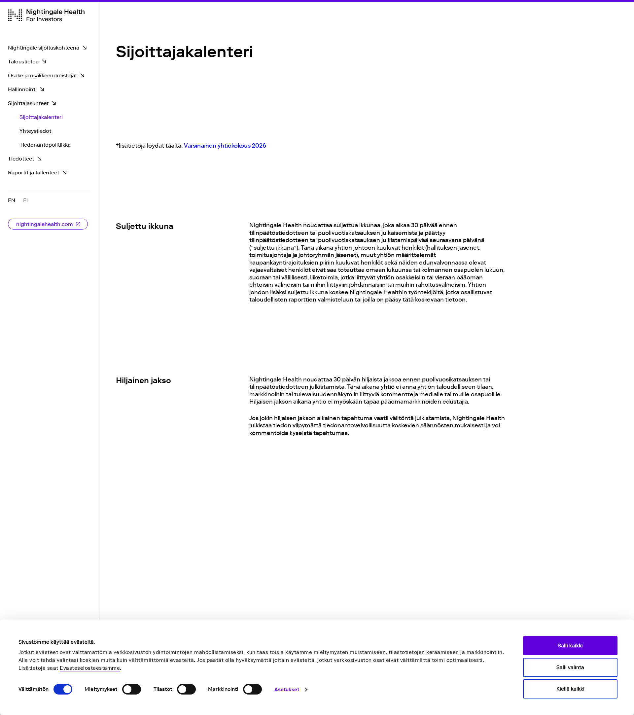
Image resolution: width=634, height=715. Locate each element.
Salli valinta (570, 667)
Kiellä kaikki (570, 689)
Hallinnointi (22, 89)
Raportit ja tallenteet (33, 172)
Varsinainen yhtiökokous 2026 (225, 145)
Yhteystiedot (35, 131)
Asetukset (286, 690)
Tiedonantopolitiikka (45, 145)
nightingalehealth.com (44, 224)
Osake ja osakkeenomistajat (42, 75)
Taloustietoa (23, 61)
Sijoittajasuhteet (28, 103)
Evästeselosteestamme (90, 668)
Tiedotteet (21, 159)
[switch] (131, 689)
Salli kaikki (570, 646)
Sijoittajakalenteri (41, 117)
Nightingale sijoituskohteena (43, 48)
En (11, 200)
